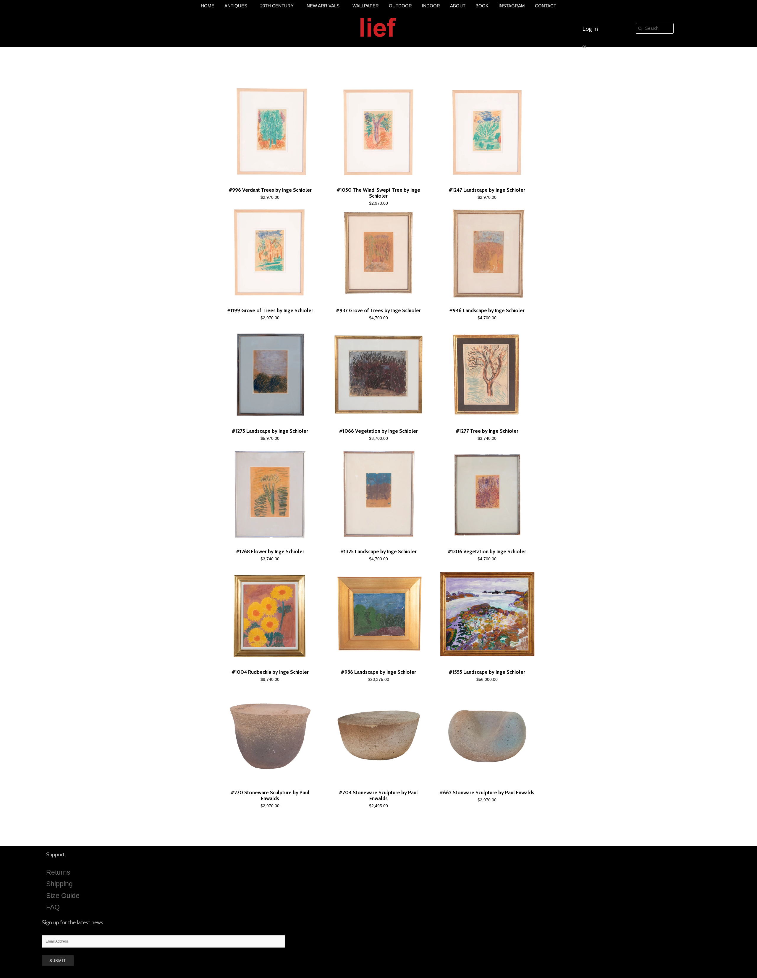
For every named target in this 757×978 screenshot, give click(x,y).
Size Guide (63, 895)
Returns (58, 872)
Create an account (605, 64)
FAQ (53, 907)
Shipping (59, 884)
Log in (590, 28)
